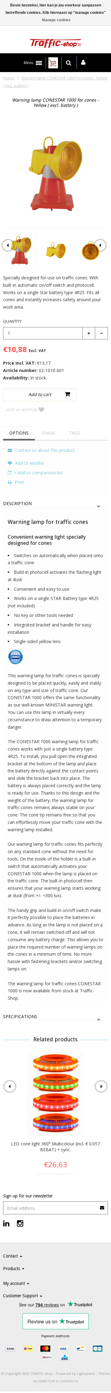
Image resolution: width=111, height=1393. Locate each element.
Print (19, 482)
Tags (74, 433)
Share (49, 433)
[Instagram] (20, 1223)
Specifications (20, 1016)
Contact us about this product (44, 450)
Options (19, 433)
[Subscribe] (55, 1205)
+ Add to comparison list (38, 473)
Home (8, 78)
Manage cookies (56, 20)
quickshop (56, 1123)
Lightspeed (86, 1373)
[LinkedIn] (6, 1223)
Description (17, 503)
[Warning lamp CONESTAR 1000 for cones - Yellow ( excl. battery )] (20, 250)
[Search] (68, 63)
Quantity (12, 321)
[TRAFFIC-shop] (55, 41)
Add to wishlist (21, 409)
